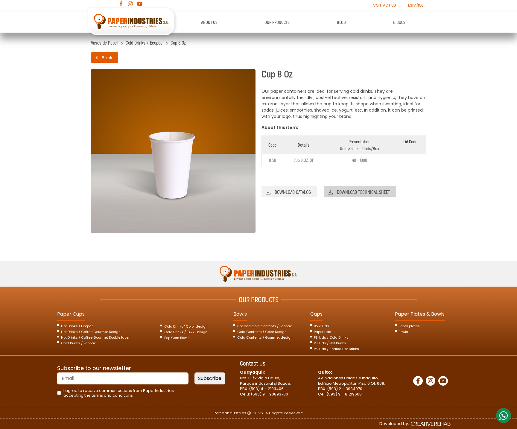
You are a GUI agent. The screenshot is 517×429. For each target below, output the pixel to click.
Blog (341, 22)
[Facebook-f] (121, 3)
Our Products (277, 22)
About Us (209, 22)
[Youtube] (139, 3)
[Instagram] (130, 3)
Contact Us (384, 5)
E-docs (399, 22)
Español (415, 5)
